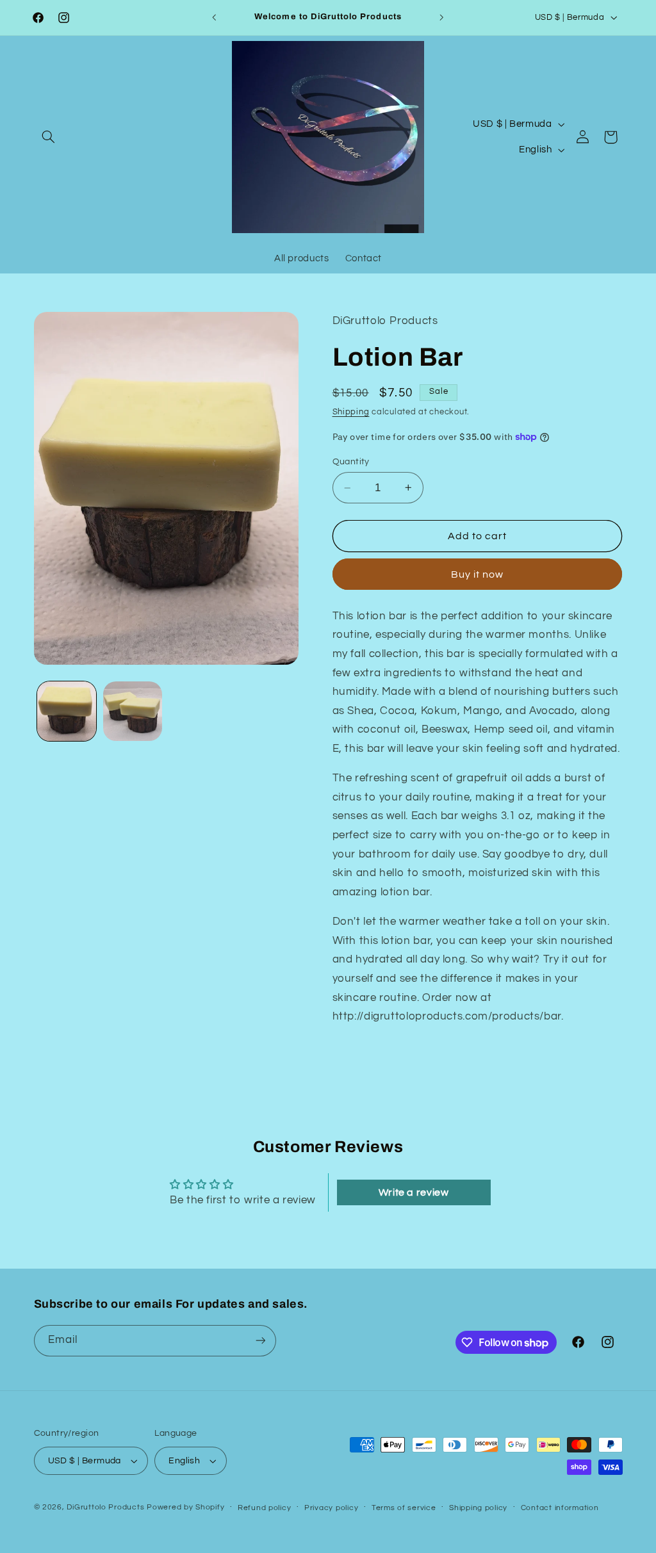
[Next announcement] (442, 17)
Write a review (414, 1192)
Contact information (560, 1507)
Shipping (351, 412)
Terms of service (404, 1507)
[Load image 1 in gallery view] (66, 710)
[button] (48, 137)
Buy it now (477, 574)
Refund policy (264, 1507)
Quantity (351, 461)
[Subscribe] (260, 1340)
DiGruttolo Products (105, 1507)
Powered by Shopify (185, 1507)
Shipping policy (478, 1507)
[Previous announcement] (214, 17)
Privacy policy (331, 1507)
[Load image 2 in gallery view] (132, 710)
